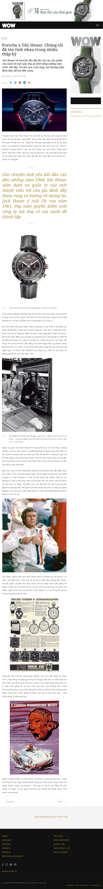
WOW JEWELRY (61, 852)
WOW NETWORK (61, 840)
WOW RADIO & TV (62, 848)
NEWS (5, 836)
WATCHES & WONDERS (12, 856)
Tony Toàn (42, 883)
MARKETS (6, 848)
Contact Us (70, 885)
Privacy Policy (96, 885)
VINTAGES (6, 852)
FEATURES (6, 844)
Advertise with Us (9, 871)
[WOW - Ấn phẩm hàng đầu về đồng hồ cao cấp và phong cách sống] (8, 24)
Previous (9, 801)
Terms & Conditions (82, 885)
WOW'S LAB (59, 844)
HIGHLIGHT (7, 840)
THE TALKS (58, 836)
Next (61, 801)
